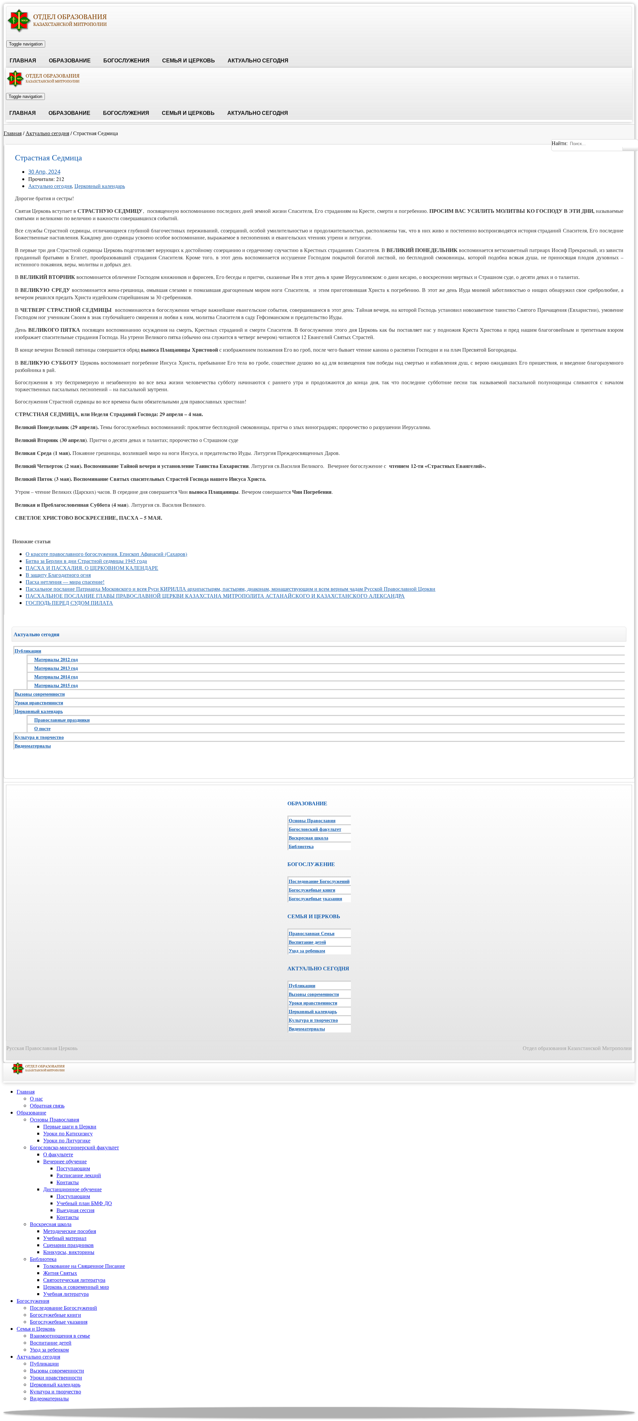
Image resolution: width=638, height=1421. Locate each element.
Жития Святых (60, 1272)
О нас (36, 1098)
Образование (70, 60)
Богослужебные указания (315, 898)
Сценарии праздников (68, 1244)
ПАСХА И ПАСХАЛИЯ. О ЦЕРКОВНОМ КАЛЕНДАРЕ (92, 567)
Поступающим (73, 1168)
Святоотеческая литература (74, 1279)
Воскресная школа (308, 837)
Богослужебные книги (312, 889)
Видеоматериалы (33, 745)
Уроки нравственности (39, 702)
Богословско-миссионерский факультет (74, 1147)
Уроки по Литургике (66, 1140)
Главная (23, 60)
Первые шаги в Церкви (69, 1126)
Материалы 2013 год (56, 668)
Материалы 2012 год (56, 659)
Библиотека (301, 846)
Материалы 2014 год (56, 676)
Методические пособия (69, 1230)
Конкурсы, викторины (68, 1251)
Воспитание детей (307, 941)
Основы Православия (312, 820)
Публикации (28, 650)
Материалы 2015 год (56, 685)
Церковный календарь (99, 185)
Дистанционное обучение (72, 1189)
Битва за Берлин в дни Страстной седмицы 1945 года (86, 560)
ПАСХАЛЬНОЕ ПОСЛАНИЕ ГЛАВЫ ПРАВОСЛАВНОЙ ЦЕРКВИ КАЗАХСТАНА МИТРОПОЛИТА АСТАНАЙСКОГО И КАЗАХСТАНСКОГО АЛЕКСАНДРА (215, 595)
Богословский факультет (315, 829)
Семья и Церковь (188, 60)
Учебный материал (64, 1237)
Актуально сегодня (258, 60)
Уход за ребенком (307, 950)
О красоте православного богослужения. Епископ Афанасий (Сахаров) (106, 553)
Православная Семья (312, 933)
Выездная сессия (75, 1209)
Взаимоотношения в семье (60, 1335)
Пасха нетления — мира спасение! (65, 581)
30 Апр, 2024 (44, 171)
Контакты (67, 1182)
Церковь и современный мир (76, 1286)
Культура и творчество (39, 737)
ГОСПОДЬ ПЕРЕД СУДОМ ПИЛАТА (69, 602)
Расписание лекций (78, 1175)
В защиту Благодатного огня (58, 574)
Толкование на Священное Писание (84, 1265)
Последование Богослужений (319, 881)
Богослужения (126, 60)
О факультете (58, 1154)
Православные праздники (62, 719)
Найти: (560, 142)
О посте (42, 728)
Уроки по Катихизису (68, 1133)
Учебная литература (66, 1293)
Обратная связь (47, 1105)
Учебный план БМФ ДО (84, 1202)
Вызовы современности (40, 693)
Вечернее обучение (65, 1161)
